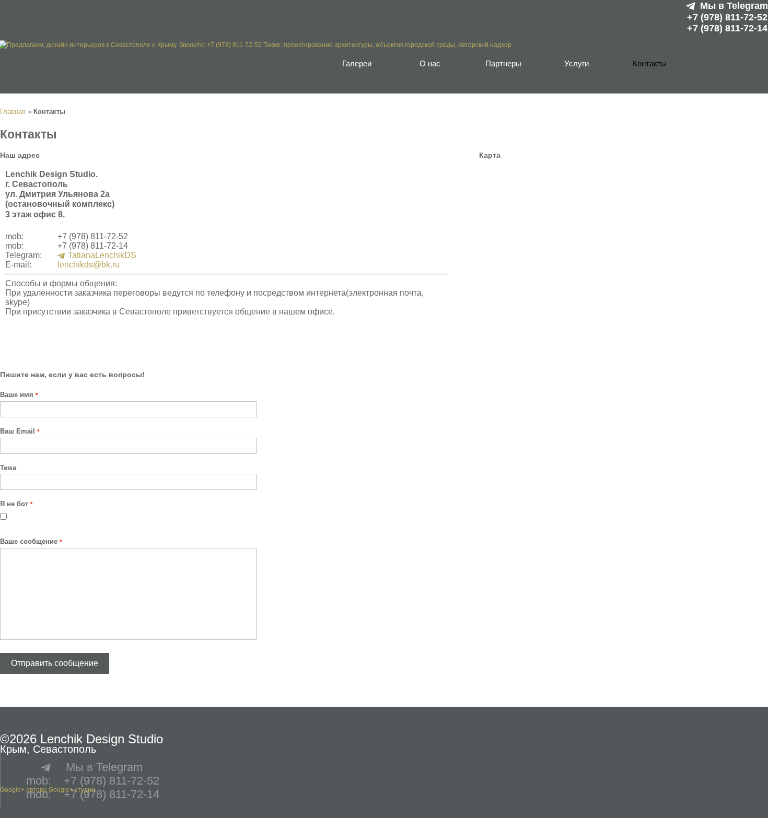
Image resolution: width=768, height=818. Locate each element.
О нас (430, 63)
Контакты (650, 63)
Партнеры (503, 63)
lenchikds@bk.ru (88, 264)
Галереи (356, 63)
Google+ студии (72, 789)
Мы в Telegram (734, 6)
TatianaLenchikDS (102, 255)
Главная (13, 111)
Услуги (576, 63)
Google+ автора (23, 789)
